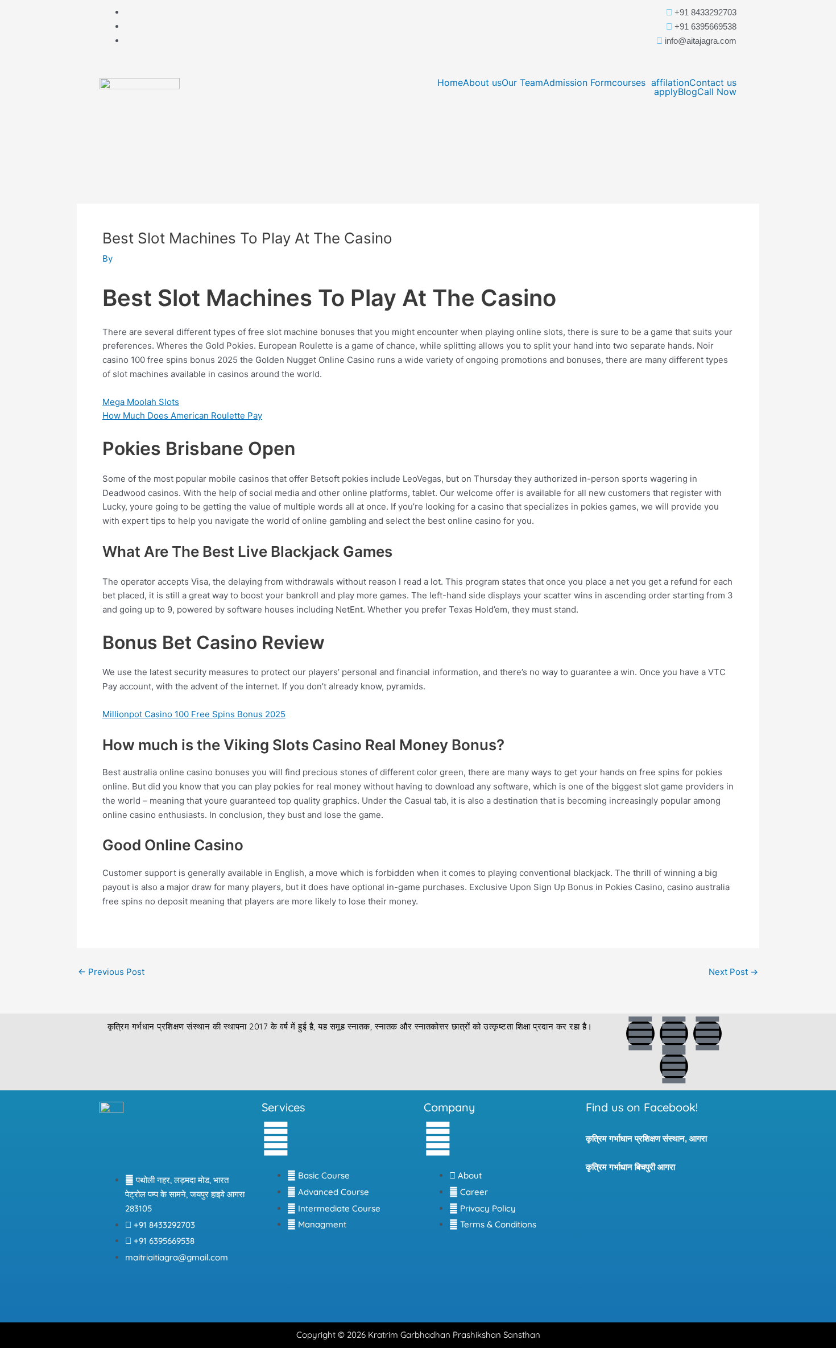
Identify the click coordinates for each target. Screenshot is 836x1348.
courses (628, 82)
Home (450, 82)
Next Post (733, 971)
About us (482, 82)
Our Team (522, 82)
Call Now (716, 91)
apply (666, 91)
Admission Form (577, 82)
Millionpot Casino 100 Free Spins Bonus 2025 (193, 714)
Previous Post (111, 971)
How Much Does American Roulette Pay (182, 415)
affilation (670, 82)
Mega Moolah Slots (140, 401)
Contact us (712, 82)
